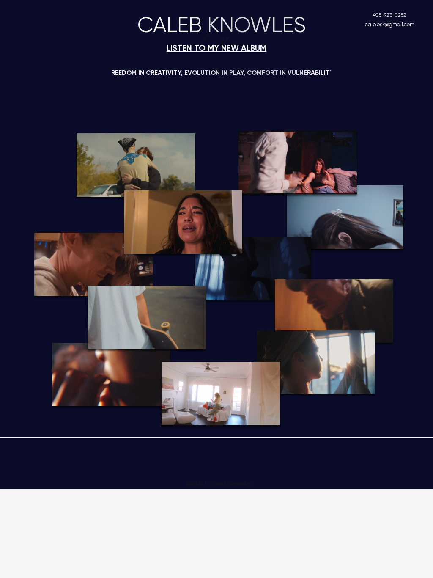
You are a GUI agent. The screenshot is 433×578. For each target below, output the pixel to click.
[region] (345, 217)
